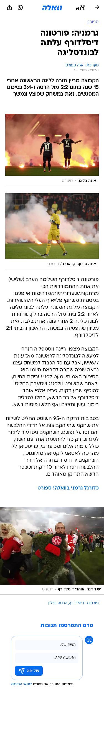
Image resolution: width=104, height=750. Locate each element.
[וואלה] (52, 7)
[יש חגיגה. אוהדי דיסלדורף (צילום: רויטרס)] (52, 551)
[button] (80, 7)
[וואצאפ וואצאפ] (20, 7)
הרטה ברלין (57, 603)
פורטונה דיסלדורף (84, 603)
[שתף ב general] (9, 7)
